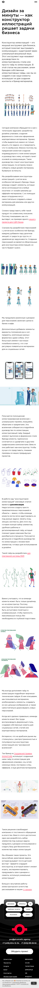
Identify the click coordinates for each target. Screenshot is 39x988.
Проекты (7, 963)
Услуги (6, 966)
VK (26, 973)
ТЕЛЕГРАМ (29, 966)
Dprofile (29, 970)
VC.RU (27, 963)
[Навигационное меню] (35, 1)
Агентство (8, 959)
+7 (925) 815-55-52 (29, 943)
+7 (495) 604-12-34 (10, 943)
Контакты (7, 973)
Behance (29, 959)
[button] (19, 951)
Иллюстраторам (10, 976)
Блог (5, 970)
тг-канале (27, 889)
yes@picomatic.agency (19, 939)
